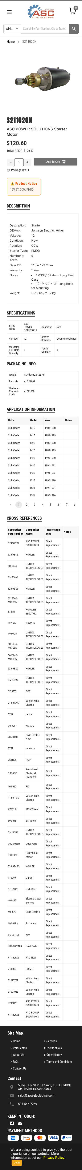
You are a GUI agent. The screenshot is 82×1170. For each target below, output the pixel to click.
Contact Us (19, 1068)
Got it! (17, 1162)
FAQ (15, 1061)
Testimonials (54, 1048)
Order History (54, 1054)
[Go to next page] (74, 504)
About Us (18, 1054)
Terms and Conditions (59, 1061)
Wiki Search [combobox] (13, 28)
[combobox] (44, 28)
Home (11, 42)
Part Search (20, 1048)
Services (51, 1041)
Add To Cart (53, 161)
